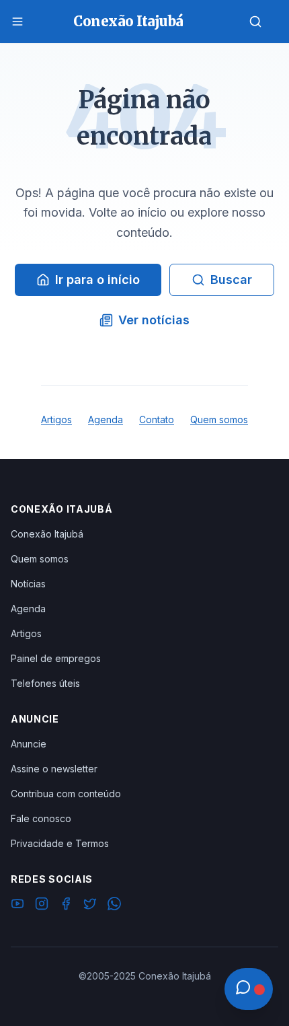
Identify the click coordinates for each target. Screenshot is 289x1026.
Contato (156, 419)
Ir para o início (97, 279)
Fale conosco (41, 818)
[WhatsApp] (114, 905)
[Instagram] (41, 905)
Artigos (56, 419)
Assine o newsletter (54, 768)
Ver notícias (154, 320)
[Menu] (17, 21)
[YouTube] (17, 905)
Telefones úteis (45, 683)
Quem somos (219, 419)
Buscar (231, 279)
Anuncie (28, 743)
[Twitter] (90, 905)
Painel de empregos (56, 658)
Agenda (105, 419)
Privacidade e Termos (60, 843)
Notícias (28, 583)
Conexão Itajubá (47, 534)
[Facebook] (66, 905)
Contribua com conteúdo (66, 793)
